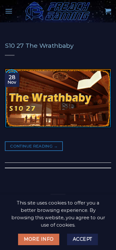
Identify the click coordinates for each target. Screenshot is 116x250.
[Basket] (108, 11)
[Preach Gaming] (58, 11)
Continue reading (34, 146)
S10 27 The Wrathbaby (39, 45)
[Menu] (9, 11)
